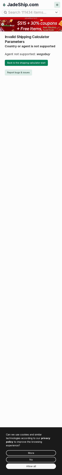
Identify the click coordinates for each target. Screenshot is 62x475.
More (31, 452)
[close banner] (2, 24)
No (31, 459)
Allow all (31, 466)
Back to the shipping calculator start (26, 62)
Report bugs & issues (18, 72)
